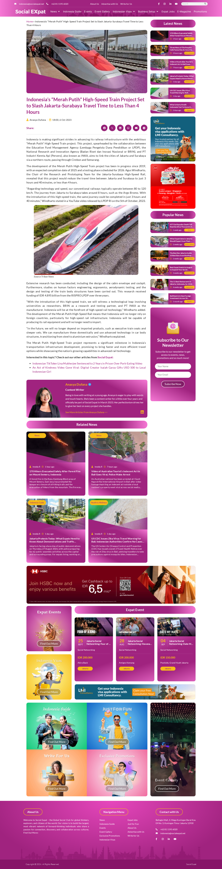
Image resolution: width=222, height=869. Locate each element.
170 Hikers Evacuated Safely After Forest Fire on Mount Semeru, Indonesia (54, 473)
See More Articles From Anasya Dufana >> (86, 412)
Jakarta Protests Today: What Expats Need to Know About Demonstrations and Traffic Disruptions (54, 541)
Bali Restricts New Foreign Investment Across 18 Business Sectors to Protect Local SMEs (181, 299)
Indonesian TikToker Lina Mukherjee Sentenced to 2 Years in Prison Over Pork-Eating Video (87, 363)
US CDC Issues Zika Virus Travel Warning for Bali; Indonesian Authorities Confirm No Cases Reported (116, 541)
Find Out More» (30, 832)
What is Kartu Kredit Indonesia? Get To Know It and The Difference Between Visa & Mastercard (181, 108)
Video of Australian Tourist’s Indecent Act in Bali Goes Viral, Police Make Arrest (115, 473)
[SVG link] (30, 12)
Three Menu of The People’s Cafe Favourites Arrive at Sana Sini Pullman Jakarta (182, 49)
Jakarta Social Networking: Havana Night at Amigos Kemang (139, 645)
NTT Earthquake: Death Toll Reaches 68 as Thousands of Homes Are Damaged (181, 226)
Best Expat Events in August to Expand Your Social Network (181, 269)
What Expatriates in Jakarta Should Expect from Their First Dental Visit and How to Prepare (181, 242)
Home (29, 21)
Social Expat (105, 357)
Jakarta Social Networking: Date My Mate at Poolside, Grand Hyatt (181, 645)
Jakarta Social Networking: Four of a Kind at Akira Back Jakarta (98, 645)
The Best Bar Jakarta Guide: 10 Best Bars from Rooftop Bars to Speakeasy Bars (181, 255)
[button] (55, 11)
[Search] (205, 3)
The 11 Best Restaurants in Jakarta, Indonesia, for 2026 (181, 282)
